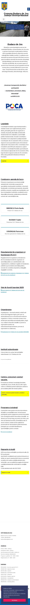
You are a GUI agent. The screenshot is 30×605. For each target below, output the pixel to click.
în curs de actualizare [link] (7, 431)
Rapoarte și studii (6, 472)
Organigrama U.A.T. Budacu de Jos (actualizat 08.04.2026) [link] (15, 331)
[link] (4, 6)
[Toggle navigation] (4, 19)
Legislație (4, 160)
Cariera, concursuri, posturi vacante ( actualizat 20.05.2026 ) (13, 393)
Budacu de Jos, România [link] (28, 588)
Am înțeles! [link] (14, 600)
